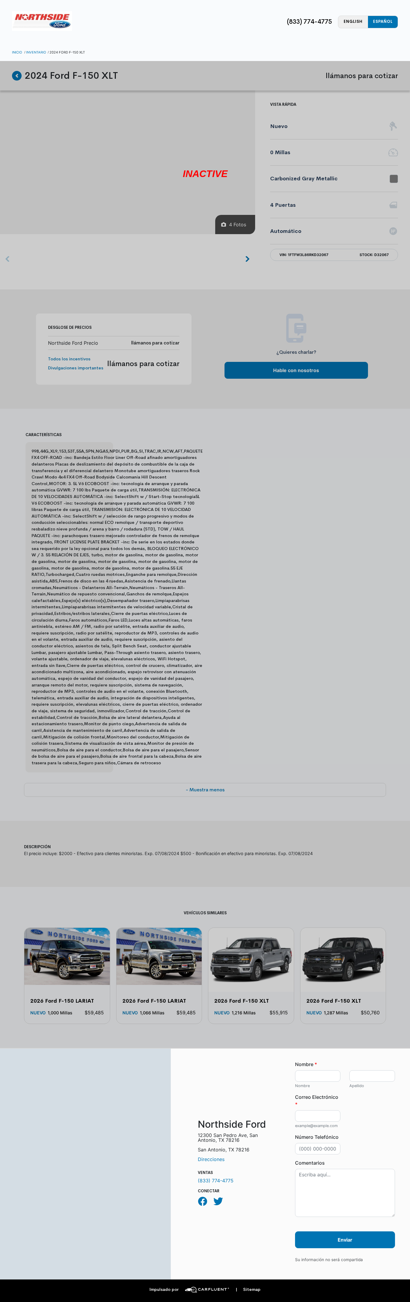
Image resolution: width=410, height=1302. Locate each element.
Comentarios (310, 1163)
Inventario (36, 52)
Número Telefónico (317, 1137)
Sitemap (248, 1289)
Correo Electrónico (316, 1100)
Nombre (306, 1064)
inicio (17, 52)
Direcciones (211, 1159)
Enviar (345, 1240)
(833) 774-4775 (309, 22)
